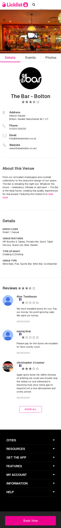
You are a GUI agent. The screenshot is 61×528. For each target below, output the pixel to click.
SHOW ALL (31, 409)
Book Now (30, 521)
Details (10, 57)
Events (30, 57)
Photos (50, 57)
